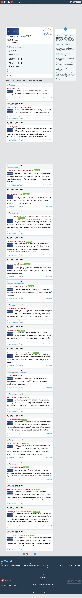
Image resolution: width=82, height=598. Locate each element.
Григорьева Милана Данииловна (19, 372)
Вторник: (11, 59)
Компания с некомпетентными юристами (20, 489)
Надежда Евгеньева (16, 486)
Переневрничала (12, 331)
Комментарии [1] (48, 97)
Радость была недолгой (15, 443)
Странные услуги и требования (17, 286)
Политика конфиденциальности (43, 584)
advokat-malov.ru (13, 69)
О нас (32, 2)
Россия (10, 99)
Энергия (13, 85)
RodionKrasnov (15, 508)
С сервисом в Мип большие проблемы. (20, 353)
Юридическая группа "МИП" (14, 84)
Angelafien (14, 191)
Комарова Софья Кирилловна (18, 261)
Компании (26, 2)
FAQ (43, 587)
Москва (21, 99)
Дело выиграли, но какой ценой (17, 535)
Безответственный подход (15, 264)
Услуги (10, 71)
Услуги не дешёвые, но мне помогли (19, 107)
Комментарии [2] (48, 184)
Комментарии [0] (48, 116)
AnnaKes (14, 440)
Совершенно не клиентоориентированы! (20, 170)
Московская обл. (15, 99)
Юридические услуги (18, 71)
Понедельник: (12, 58)
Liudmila (13, 305)
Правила (43, 581)
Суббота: (11, 65)
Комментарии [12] (48, 409)
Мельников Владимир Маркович (18, 283)
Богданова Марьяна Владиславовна (19, 327)
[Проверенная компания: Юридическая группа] (22, 84)
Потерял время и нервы (15, 467)
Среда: (10, 61)
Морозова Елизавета (16, 416)
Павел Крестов (15, 167)
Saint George (14, 464)
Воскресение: (12, 66)
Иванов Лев (14, 349)
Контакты (43, 577)
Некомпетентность (13, 88)
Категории (18, 2)
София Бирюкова (15, 213)
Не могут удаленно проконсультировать (20, 512)
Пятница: (11, 63)
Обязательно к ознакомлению (17, 308)
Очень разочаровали (14, 420)
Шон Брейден (15, 532)
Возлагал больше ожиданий (16, 242)
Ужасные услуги (12, 127)
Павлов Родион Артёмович (17, 394)
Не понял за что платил (14, 397)
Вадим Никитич (15, 238)
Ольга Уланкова (15, 104)
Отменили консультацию (15, 194)
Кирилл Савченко (15, 123)
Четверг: (11, 62)
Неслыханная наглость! (14, 375)
